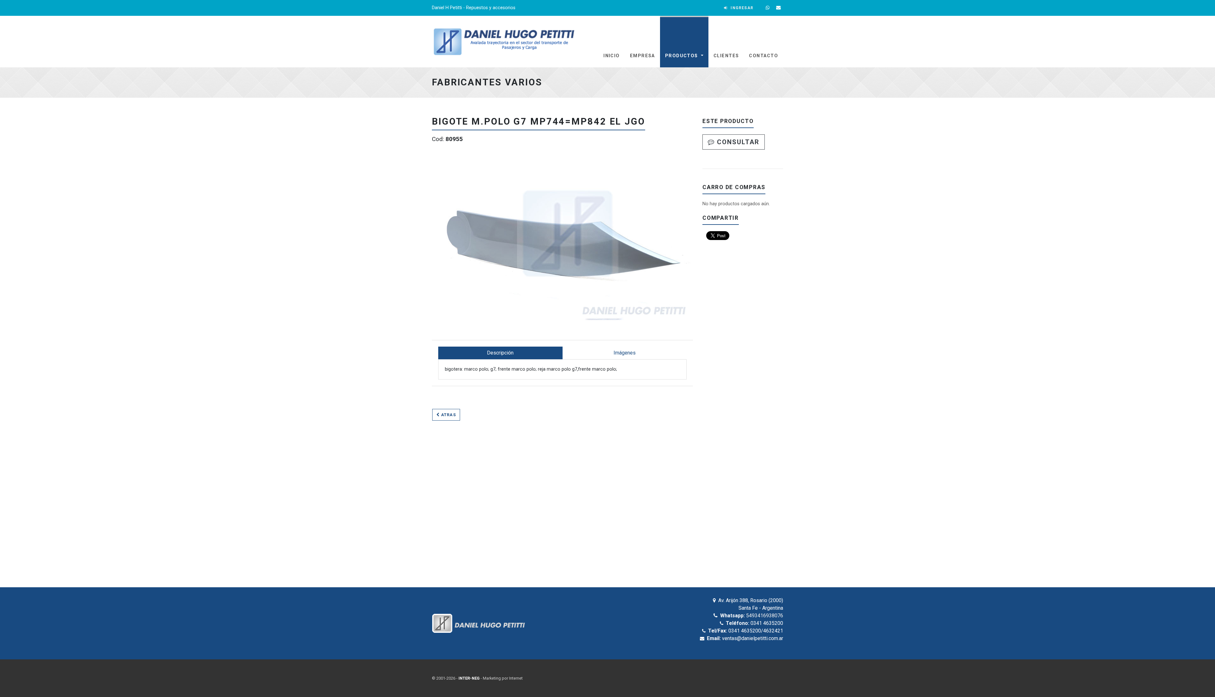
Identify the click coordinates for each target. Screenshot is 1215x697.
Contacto (763, 56)
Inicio (611, 56)
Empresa (642, 56)
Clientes (726, 56)
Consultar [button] (737, 142)
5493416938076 (764, 616)
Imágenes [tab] (625, 353)
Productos (682, 56)
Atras (447, 414)
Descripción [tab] (500, 353)
